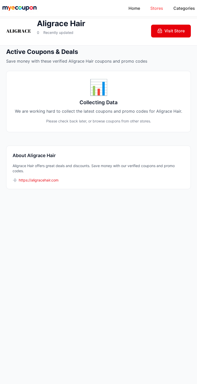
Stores (156, 8)
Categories (184, 8)
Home (134, 8)
